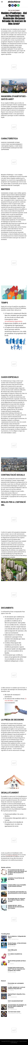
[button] (2, 1)
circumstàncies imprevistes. (14, 321)
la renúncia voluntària (12, 855)
